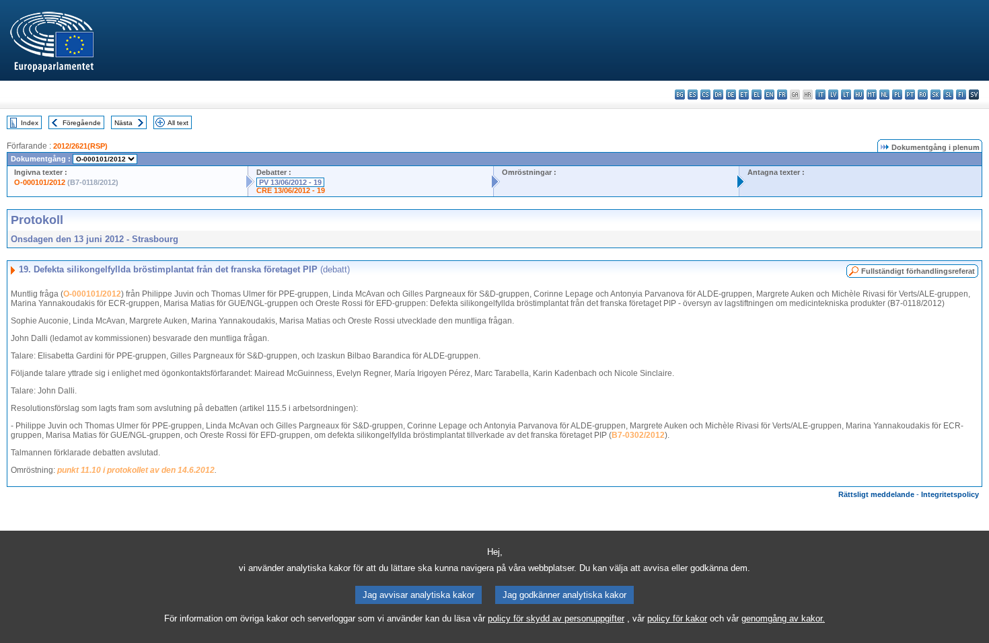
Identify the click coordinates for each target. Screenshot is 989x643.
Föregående (82, 122)
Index (29, 122)
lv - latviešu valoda (833, 94)
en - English (769, 94)
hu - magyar (859, 94)
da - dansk (718, 94)
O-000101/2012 (39, 182)
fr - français (782, 94)
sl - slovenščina (948, 94)
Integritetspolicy (950, 494)
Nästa (123, 122)
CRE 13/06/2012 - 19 (290, 190)
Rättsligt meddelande (876, 494)
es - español (693, 94)
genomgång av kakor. (783, 618)
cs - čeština (705, 94)
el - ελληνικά (757, 94)
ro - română (923, 94)
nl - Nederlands (884, 94)
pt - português (910, 94)
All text (178, 122)
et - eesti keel (744, 94)
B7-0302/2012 (638, 435)
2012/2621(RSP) (80, 146)
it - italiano (820, 94)
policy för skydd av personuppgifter (556, 618)
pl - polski (897, 94)
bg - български (680, 94)
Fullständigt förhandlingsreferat (918, 271)
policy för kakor (677, 618)
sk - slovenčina (935, 94)
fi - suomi (961, 94)
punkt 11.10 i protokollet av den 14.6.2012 (136, 470)
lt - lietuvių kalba (846, 94)
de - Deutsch (731, 94)
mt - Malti (872, 94)
